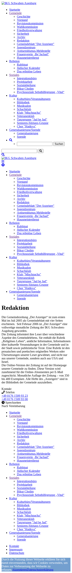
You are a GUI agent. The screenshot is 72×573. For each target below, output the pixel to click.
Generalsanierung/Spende (24, 129)
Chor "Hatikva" (26, 126)
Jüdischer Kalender (28, 68)
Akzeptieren (19, 569)
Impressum (15, 549)
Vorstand (22, 20)
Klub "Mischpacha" (29, 112)
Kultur (13, 95)
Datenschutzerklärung (40, 569)
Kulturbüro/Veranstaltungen (33, 99)
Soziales (14, 74)
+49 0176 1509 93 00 (15, 399)
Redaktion (23, 40)
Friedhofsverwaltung (29, 30)
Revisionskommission (30, 23)
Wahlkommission (27, 26)
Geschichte (23, 16)
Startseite (14, 9)
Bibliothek (23, 102)
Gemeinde (15, 13)
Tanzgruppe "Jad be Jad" (32, 119)
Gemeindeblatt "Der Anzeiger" (35, 44)
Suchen (59, 143)
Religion (14, 61)
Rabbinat (22, 64)
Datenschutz (16, 552)
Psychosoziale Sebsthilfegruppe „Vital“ (40, 92)
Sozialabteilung (26, 85)
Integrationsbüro (27, 78)
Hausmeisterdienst (28, 57)
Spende (21, 136)
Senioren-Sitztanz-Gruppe (32, 123)
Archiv (21, 37)
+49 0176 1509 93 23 (15, 395)
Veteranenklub (25, 116)
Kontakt (14, 546)
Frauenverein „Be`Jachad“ (33, 54)
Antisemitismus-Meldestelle (33, 50)
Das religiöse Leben (29, 71)
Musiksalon (24, 105)
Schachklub (24, 109)
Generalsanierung (27, 133)
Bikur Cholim (25, 88)
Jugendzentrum (26, 47)
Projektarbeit (24, 81)
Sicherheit (23, 33)
